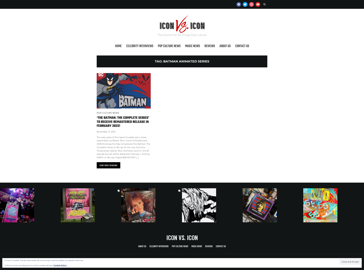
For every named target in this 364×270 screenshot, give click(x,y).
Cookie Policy (60, 265)
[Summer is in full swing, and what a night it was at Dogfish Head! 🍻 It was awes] (91, 205)
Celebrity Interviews (139, 46)
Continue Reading (108, 165)
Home (118, 46)
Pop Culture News (169, 46)
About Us (225, 46)
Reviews (209, 46)
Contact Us (242, 46)
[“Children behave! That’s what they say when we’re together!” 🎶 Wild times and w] (151, 205)
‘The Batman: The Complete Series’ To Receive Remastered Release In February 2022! (123, 122)
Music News (192, 46)
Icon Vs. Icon (182, 237)
